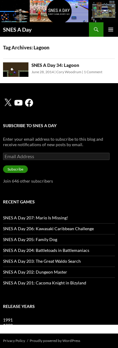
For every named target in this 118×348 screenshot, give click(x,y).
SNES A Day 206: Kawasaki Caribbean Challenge (48, 228)
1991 (8, 319)
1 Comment (93, 72)
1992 (8, 325)
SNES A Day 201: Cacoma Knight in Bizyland (44, 282)
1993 (8, 330)
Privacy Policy (14, 340)
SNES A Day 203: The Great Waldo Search (42, 261)
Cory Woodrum (68, 72)
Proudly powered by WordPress (55, 340)
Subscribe (15, 169)
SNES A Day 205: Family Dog (30, 239)
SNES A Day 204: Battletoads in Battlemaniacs (46, 250)
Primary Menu (110, 29)
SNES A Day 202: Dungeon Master (35, 271)
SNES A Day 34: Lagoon (55, 65)
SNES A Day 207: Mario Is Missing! (35, 217)
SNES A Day (17, 29)
